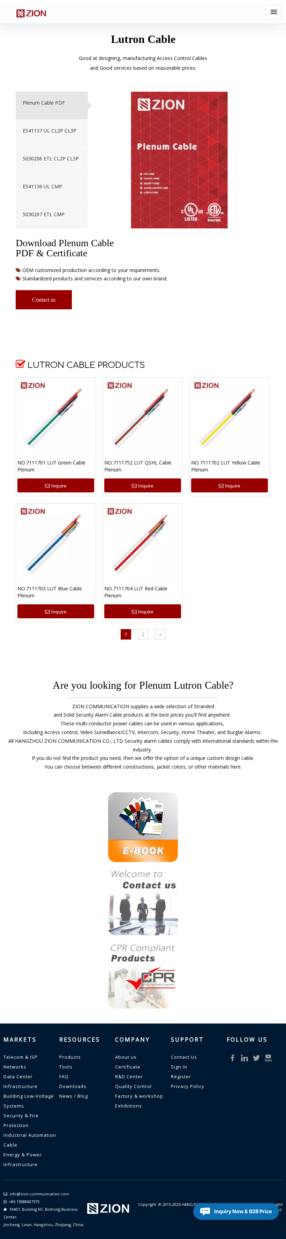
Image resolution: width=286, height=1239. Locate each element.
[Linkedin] (244, 1058)
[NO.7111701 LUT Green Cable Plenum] (55, 417)
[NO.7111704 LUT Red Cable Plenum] (142, 542)
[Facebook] (232, 1058)
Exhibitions (128, 1106)
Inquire (59, 486)
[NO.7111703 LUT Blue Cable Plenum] (55, 542)
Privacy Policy (187, 1086)
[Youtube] (268, 1058)
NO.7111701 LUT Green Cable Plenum (51, 466)
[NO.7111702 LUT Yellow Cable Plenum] (229, 417)
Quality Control (133, 1086)
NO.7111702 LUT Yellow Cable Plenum (225, 466)
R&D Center (129, 1076)
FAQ (64, 1076)
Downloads (72, 1086)
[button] (273, 12)
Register (181, 1076)
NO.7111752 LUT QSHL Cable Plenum (138, 466)
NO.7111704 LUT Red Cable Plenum (135, 592)
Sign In (179, 1067)
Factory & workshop (139, 1096)
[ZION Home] (31, 12)
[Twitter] (256, 1058)
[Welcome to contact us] (143, 900)
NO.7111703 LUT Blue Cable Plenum (49, 592)
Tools (66, 1067)
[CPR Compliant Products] (143, 973)
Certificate (128, 1067)
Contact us (43, 300)
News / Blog (73, 1096)
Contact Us (184, 1057)
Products (70, 1057)
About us (126, 1057)
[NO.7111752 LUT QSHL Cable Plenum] (142, 417)
